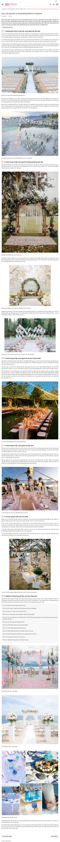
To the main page (7, 836)
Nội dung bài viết (7, 27)
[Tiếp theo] (59, 9)
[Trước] (52, 9)
